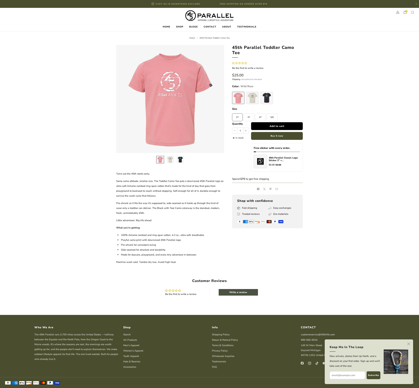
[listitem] (176, 4)
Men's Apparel (131, 345)
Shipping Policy (221, 334)
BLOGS (193, 26)
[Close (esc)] (408, 343)
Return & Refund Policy (225, 340)
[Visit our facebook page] (302, 363)
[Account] (397, 12)
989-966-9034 (309, 340)
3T (248, 117)
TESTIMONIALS (246, 26)
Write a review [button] (238, 292)
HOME (166, 26)
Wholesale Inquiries (223, 356)
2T (237, 117)
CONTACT (210, 26)
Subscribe (373, 375)
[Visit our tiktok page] (317, 363)
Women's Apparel (133, 350)
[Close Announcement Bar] (416, 4)
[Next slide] (217, 99)
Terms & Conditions (223, 345)
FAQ (214, 367)
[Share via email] (277, 189)
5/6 (272, 117)
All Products (130, 340)
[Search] (412, 12)
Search (127, 334)
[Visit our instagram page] (309, 363)
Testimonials (219, 361)
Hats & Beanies (131, 361)
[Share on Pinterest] (271, 189)
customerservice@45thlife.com (318, 334)
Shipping (236, 79)
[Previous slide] (122, 99)
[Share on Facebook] (258, 189)
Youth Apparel (131, 356)
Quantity (237, 124)
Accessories (129, 367)
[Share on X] (264, 189)
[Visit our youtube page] (324, 363)
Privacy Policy (220, 350)
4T (260, 117)
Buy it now (277, 135)
